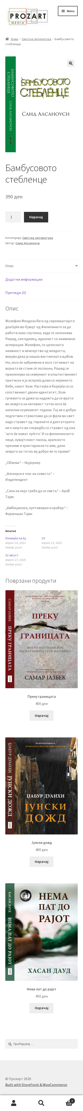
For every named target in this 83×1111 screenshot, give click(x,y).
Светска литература (36, 39)
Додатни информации (23, 279)
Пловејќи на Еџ (15, 538)
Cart (64, 1099)
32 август (11, 555)
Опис (9, 265)
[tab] (41, 266)
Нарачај (36, 217)
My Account (14, 1103)
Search (41, 1103)
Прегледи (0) (15, 292)
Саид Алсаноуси (27, 243)
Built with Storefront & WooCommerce (36, 1084)
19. (43, 538)
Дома (14, 39)
